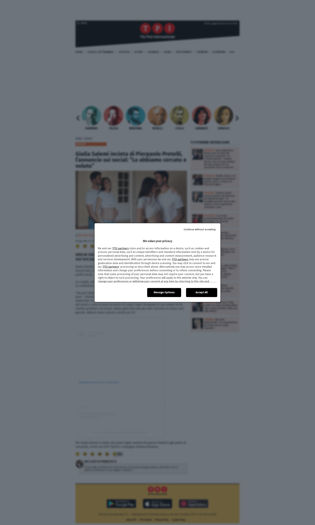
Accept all (202, 292)
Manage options (164, 292)
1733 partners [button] (120, 248)
